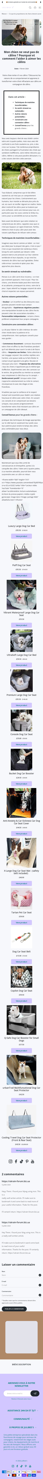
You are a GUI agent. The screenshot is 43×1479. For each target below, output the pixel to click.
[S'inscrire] (34, 1393)
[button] (2, 2)
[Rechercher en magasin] (30, 7)
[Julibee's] (8, 7)
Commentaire (6, 1291)
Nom (3, 1271)
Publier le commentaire (14, 1309)
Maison (4, 14)
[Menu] (40, 7)
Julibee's (24, 1461)
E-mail (4, 1281)
